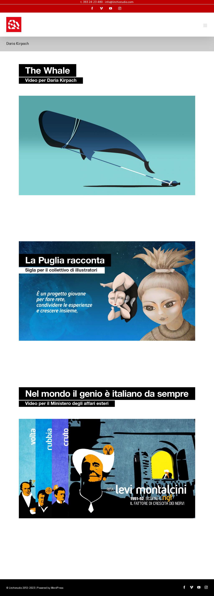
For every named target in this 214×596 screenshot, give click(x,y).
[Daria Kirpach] (107, 130)
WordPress (57, 588)
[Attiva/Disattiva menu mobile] (205, 25)
